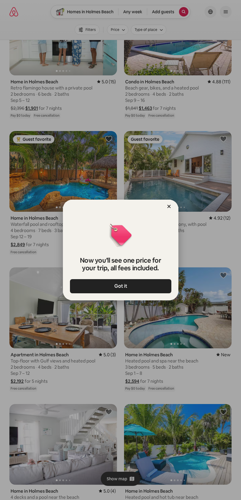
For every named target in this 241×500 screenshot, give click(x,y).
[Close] (169, 206)
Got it (120, 286)
